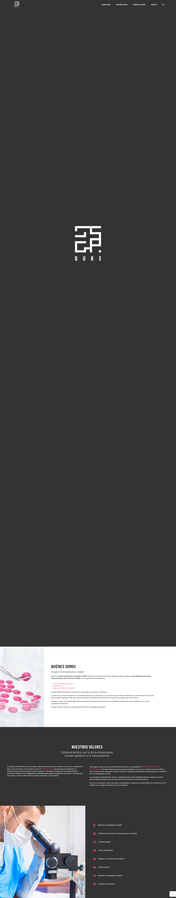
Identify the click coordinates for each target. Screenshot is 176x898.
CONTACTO (154, 4)
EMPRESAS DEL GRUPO (139, 4)
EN (163, 4)
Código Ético (48, 769)
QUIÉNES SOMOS (106, 4)
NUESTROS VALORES (122, 4)
